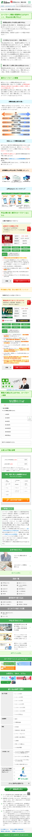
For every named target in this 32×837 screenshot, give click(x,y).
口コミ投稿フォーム (5, 829)
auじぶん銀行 (8, 484)
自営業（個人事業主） (7, 602)
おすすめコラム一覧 (10, 6)
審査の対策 (23, 2)
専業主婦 (21, 602)
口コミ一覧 (5, 616)
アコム (7, 487)
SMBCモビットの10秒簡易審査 (17, 158)
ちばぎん (7, 491)
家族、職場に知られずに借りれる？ (8, 613)
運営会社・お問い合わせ (5, 831)
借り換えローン (22, 593)
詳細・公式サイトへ (21, 281)
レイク (26, 487)
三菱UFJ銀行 (7, 481)
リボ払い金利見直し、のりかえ (23, 586)
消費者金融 (5, 585)
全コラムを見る (16, 573)
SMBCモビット (26, 484)
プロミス (17, 487)
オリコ (26, 491)
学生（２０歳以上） (7, 604)
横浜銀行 (17, 484)
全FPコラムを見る (16, 653)
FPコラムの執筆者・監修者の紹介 (16, 829)
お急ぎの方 (5, 588)
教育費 (4, 593)
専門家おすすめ (16, 2)
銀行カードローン (22, 583)
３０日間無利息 (22, 591)
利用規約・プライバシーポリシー (18, 831)
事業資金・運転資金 (23, 604)
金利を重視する (22, 588)
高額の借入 (5, 591)
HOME (2, 6)
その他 (7, 494)
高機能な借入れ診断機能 (11, 534)
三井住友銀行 (17, 481)
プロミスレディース (17, 491)
